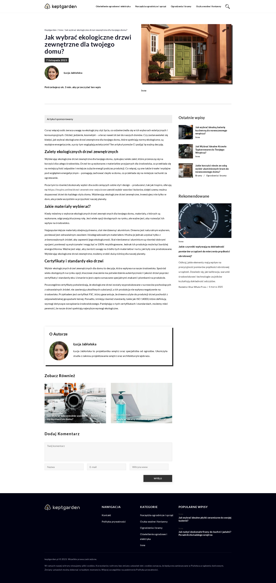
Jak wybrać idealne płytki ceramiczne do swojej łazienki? (205, 519)
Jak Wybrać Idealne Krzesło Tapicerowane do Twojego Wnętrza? (211, 149)
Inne (143, 90)
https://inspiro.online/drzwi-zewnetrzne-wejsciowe (77, 189)
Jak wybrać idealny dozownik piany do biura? (139, 419)
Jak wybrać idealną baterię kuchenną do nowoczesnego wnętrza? (211, 130)
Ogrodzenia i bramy (181, 6)
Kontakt (106, 515)
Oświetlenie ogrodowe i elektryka (113, 6)
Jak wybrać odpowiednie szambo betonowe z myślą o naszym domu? (73, 417)
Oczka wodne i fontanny (208, 6)
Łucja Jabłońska (73, 72)
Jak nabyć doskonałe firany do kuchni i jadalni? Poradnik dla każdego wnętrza (205, 533)
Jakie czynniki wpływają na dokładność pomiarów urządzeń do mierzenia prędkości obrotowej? (204, 251)
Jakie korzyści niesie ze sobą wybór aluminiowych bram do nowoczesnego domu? (212, 168)
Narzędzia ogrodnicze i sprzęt (150, 6)
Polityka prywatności (114, 521)
